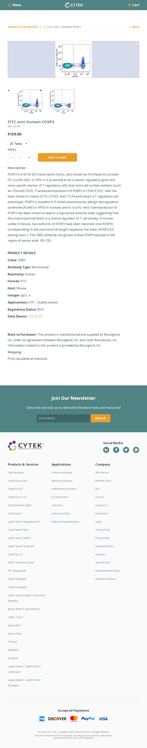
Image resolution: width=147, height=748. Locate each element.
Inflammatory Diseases (64, 488)
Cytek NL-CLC (15, 554)
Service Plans (15, 633)
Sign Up (100, 418)
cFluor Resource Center (21, 562)
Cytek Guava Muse (19, 538)
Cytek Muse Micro (18, 529)
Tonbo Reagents (17, 587)
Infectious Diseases (62, 480)
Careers (99, 497)
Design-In (13, 658)
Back (135, 27)
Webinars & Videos (105, 579)
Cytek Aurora (15, 488)
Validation (13, 650)
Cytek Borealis (16, 472)
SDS (40, 316)
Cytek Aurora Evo (17, 480)
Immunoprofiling (61, 513)
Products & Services (23, 27)
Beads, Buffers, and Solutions (24, 609)
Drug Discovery (60, 497)
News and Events (104, 546)
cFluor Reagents (17, 579)
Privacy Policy (102, 538)
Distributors (101, 513)
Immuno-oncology (62, 472)
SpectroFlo (14, 625)
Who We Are (102, 472)
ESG (97, 488)
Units (12, 149)
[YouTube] (136, 450)
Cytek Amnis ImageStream (24, 521)
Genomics (57, 505)
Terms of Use (102, 529)
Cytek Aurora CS (17, 497)
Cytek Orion (15, 513)
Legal (98, 521)
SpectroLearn (103, 562)
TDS (31, 316)
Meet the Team (103, 480)
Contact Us (101, 505)
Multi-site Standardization (65, 521)
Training (12, 641)
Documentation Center (107, 570)
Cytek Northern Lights (20, 505)
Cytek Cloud (15, 617)
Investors (100, 554)
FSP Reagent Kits (17, 570)
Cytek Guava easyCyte (21, 546)
